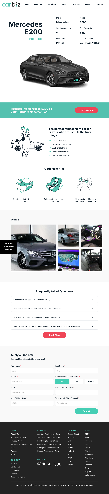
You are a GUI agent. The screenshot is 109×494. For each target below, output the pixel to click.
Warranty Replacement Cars (48, 437)
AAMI (70, 458)
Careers (14, 474)
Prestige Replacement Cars (48, 448)
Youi (69, 454)
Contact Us (99, 4)
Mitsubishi (89, 458)
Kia (86, 444)
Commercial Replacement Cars (49, 444)
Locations (76, 4)
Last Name (59, 366)
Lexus (87, 448)
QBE (69, 444)
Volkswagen (90, 475)
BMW (87, 434)
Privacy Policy (16, 441)
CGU (70, 461)
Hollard (71, 451)
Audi (87, 437)
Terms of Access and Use (21, 444)
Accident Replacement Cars (48, 434)
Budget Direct (73, 434)
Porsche (88, 465)
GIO (69, 441)
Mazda (87, 451)
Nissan (87, 461)
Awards (14, 451)
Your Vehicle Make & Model (66, 398)
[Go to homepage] (11, 4)
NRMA (70, 465)
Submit (86, 411)
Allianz (70, 448)
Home (26, 4)
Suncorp (71, 437)
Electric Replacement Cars (48, 451)
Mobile (13, 377)
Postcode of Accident (64, 387)
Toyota (88, 471)
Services (52, 4)
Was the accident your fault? (67, 377)
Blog (12, 448)
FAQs (87, 4)
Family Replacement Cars (47, 441)
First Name (15, 366)
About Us (38, 4)
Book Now (54, 335)
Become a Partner (18, 477)
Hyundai (88, 441)
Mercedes (89, 454)
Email (13, 387)
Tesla (87, 468)
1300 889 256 (86, 110)
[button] (8, 247)
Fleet (64, 4)
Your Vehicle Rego (18, 398)
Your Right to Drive (18, 437)
